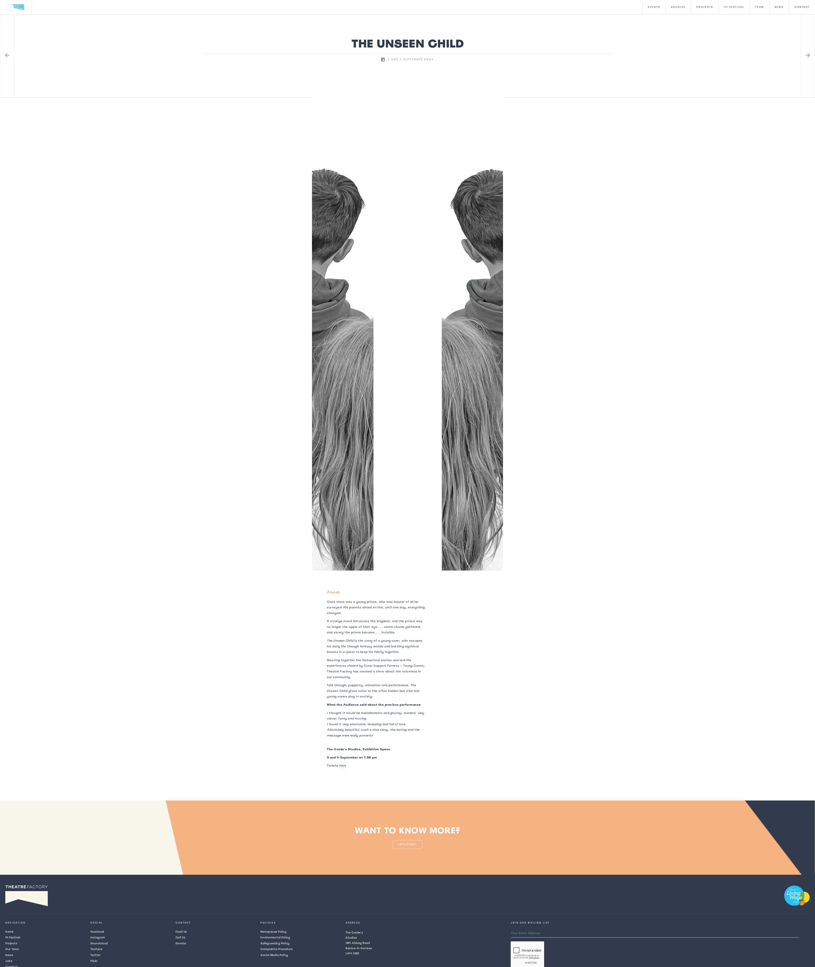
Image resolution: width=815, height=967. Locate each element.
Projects (704, 7)
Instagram (97, 937)
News (779, 7)
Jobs (8, 961)
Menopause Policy (273, 931)
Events (654, 7)
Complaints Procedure (276, 949)
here (342, 765)
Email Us (181, 931)
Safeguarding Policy (274, 943)
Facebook (97, 931)
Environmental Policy (275, 937)
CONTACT (802, 7)
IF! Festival (12, 937)
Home (9, 931)
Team (759, 7)
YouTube (96, 949)
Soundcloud (99, 943)
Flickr (94, 961)
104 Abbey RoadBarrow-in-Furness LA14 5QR (359, 943)
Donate (181, 943)
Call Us (180, 937)
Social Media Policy (274, 955)
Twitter (95, 955)
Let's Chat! (407, 844)
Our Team (12, 949)
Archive (678, 7)
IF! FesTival (734, 7)
